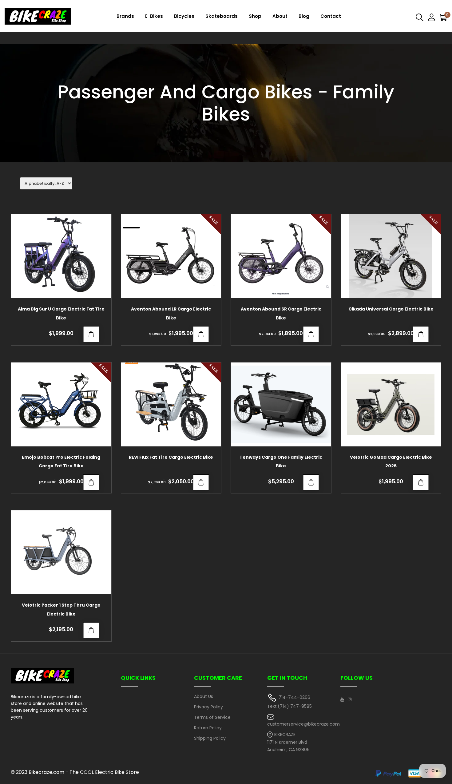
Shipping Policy (210, 738)
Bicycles (184, 16)
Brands (125, 16)
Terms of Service (212, 717)
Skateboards (221, 16)
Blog (304, 16)
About (279, 16)
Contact (330, 16)
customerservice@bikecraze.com (303, 724)
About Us (203, 696)
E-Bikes (154, 16)
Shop (255, 16)
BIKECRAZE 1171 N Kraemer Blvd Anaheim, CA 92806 (288, 742)
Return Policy (208, 728)
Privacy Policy (208, 707)
